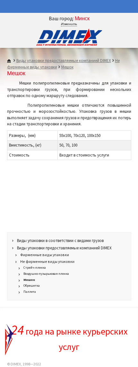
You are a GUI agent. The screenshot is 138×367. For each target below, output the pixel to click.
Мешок (67, 67)
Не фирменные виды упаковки (47, 261)
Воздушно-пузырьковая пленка (46, 274)
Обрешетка (31, 285)
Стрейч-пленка (34, 267)
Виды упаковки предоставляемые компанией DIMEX (63, 60)
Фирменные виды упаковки (44, 254)
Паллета (29, 292)
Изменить (69, 24)
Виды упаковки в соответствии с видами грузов (60, 240)
